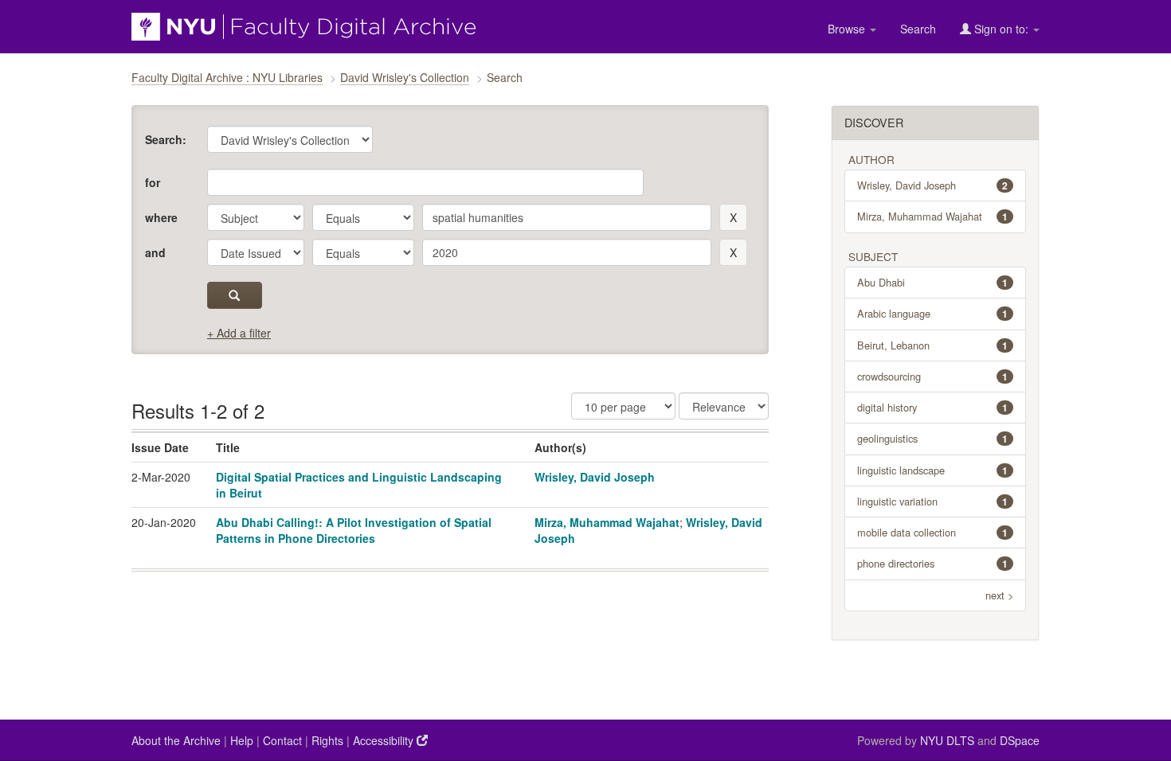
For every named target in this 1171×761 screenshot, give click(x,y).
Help (241, 740)
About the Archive (176, 740)
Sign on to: (1001, 29)
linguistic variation (932, 501)
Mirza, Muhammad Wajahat (607, 522)
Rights (327, 740)
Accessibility (385, 740)
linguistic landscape (932, 470)
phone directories (932, 563)
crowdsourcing (932, 376)
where (161, 217)
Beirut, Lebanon (932, 345)
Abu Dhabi (932, 282)
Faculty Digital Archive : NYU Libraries (227, 77)
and (155, 252)
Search (918, 29)
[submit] (234, 295)
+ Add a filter (239, 333)
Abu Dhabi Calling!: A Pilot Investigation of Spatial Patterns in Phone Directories (354, 530)
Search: (165, 139)
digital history (932, 407)
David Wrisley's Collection (404, 77)
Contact (282, 740)
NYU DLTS (947, 740)
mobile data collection (932, 532)
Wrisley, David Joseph (595, 477)
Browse (848, 29)
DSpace (1020, 740)
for (152, 182)
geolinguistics (932, 438)
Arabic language (932, 313)
